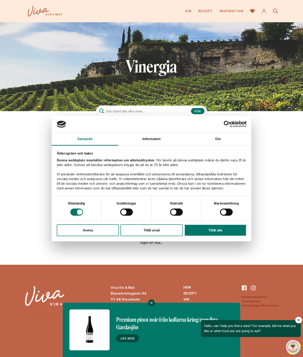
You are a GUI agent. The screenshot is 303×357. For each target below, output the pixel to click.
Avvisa (88, 230)
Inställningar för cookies (260, 305)
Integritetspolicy (254, 297)
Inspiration (231, 11)
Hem (187, 287)
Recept (205, 11)
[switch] (126, 212)
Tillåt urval (152, 230)
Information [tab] (151, 139)
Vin (188, 11)
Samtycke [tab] (85, 139)
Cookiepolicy (251, 301)
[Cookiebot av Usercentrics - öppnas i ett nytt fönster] (227, 124)
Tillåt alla (215, 230)
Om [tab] (218, 139)
